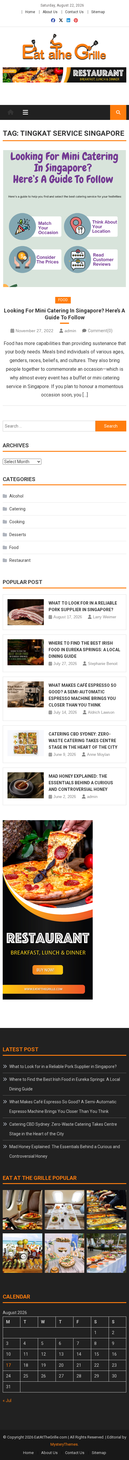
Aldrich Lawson (101, 712)
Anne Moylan (98, 754)
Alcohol (16, 496)
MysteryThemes (64, 1444)
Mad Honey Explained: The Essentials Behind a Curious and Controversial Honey (81, 783)
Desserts (17, 534)
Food (63, 300)
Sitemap (98, 12)
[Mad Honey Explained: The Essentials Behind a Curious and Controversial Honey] (26, 785)
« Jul (7, 1400)
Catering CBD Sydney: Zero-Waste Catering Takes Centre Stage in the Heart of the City (83, 741)
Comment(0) (100, 330)
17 (8, 1365)
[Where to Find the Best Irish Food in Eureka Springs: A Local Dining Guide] (26, 652)
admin (70, 330)
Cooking (17, 521)
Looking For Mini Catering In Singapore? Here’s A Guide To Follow (64, 314)
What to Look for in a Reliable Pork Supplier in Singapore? (63, 1066)
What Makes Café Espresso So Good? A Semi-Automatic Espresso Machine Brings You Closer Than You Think (62, 1106)
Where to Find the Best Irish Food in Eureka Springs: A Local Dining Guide (84, 650)
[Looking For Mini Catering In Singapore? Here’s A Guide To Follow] (65, 218)
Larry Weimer (104, 617)
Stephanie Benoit (103, 663)
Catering (17, 509)
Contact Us (74, 12)
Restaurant (20, 560)
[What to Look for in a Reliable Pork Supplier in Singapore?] (26, 612)
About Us (50, 12)
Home (30, 12)
